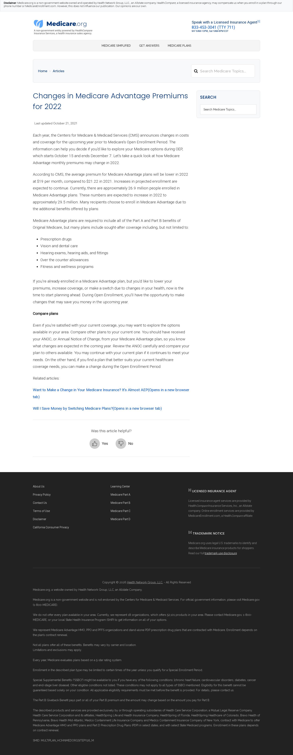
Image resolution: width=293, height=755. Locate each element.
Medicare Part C (120, 511)
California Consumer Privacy (51, 527)
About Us (38, 486)
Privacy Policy (42, 494)
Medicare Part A (120, 494)
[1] (259, 21)
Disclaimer (39, 519)
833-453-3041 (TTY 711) (213, 27)
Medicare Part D (120, 519)
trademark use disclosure (221, 553)
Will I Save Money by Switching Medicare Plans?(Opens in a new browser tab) (97, 408)
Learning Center (120, 486)
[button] (98, 443)
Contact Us (40, 502)
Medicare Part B (120, 502)
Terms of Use (41, 511)
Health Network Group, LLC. (145, 582)
